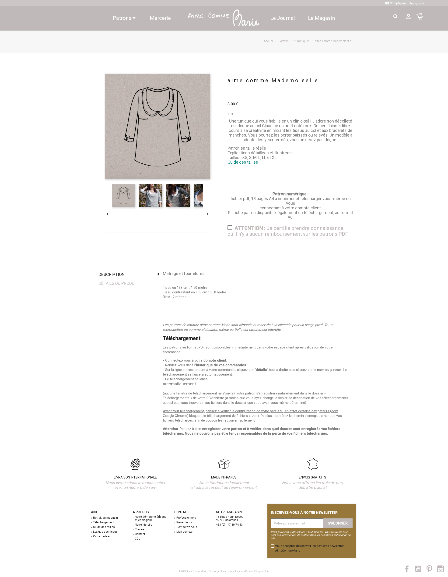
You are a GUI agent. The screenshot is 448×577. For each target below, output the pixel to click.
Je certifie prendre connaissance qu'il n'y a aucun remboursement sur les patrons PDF (288, 231)
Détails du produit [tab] (118, 283)
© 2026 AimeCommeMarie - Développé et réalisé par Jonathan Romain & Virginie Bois (224, 571)
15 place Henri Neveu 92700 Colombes (229, 518)
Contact (140, 534)
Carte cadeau (102, 536)
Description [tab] (112, 274)
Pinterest (431, 568)
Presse (139, 529)
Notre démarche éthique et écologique (150, 518)
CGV (137, 538)
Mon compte (184, 531)
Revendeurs (184, 522)
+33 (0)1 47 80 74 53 (229, 524)
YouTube (420, 568)
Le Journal (282, 18)
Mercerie (160, 18)
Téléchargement (103, 522)
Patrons (123, 18)
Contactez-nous (186, 527)
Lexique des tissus (105, 531)
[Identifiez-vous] (408, 18)
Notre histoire (143, 524)
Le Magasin (321, 18)
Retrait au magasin (105, 517)
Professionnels (186, 517)
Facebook (409, 568)
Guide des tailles (243, 162)
